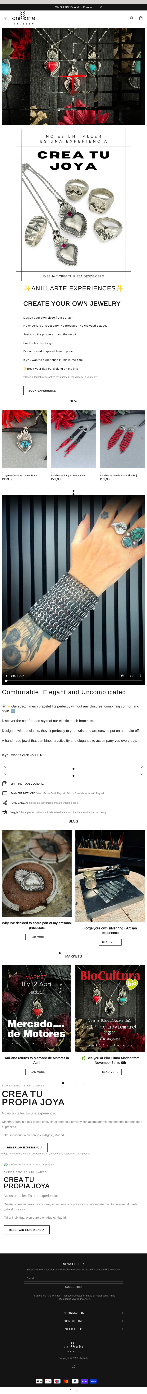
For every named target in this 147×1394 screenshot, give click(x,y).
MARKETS (73, 956)
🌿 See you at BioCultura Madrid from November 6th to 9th (110, 1060)
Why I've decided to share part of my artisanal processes (37, 925)
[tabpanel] (24, 449)
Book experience (42, 390)
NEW (73, 401)
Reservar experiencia (24, 1147)
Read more (37, 937)
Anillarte (23, 18)
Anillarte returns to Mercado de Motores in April (37, 1060)
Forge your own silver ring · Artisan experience (110, 930)
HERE (40, 755)
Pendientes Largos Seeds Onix (68, 475)
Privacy (56, 1295)
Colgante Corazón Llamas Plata (19, 475)
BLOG (73, 821)
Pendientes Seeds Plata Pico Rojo (119, 475)
